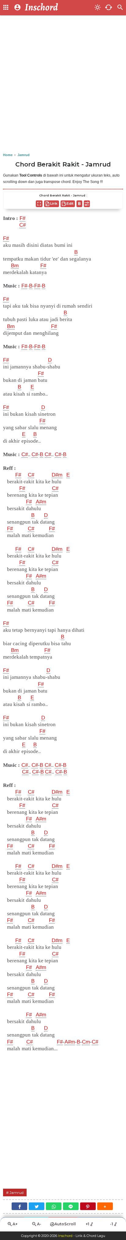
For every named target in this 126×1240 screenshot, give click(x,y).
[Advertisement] (63, 84)
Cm (86, 1042)
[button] (105, 1206)
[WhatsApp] (53, 1206)
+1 (87, 1224)
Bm (15, 266)
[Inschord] (57, 8)
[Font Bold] (79, 203)
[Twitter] (36, 1206)
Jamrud (16, 1192)
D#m (57, 475)
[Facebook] (19, 1206)
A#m (41, 502)
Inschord (65, 1236)
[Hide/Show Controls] (87, 203)
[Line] (71, 1206)
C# (24, 454)
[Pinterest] (88, 1206)
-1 (111, 1224)
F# (6, 238)
